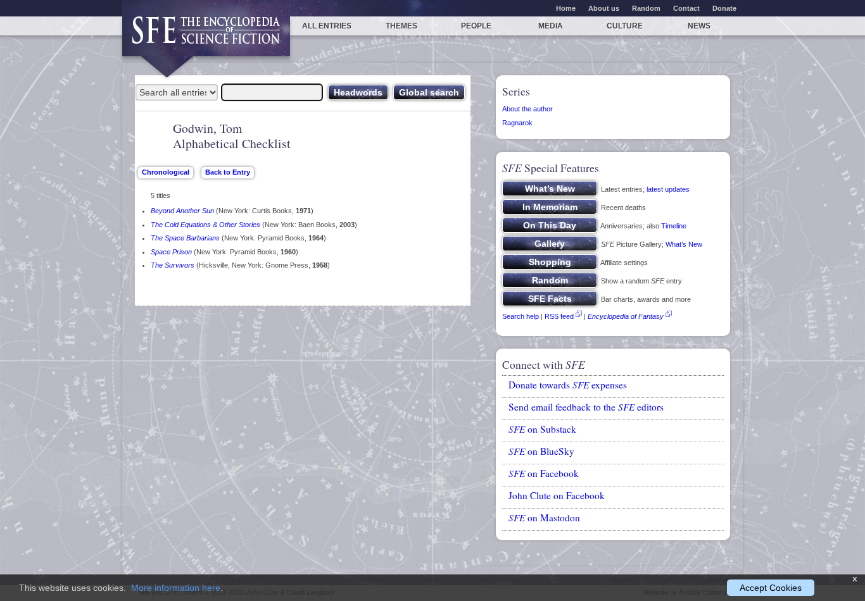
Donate (724, 8)
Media (550, 26)
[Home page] (206, 36)
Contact (686, 8)
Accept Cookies (771, 588)
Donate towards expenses (567, 384)
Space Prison (171, 252)
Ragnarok (517, 123)
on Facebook (543, 473)
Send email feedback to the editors (586, 406)
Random (646, 8)
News (699, 26)
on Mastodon (544, 517)
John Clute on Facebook (556, 495)
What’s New (684, 244)
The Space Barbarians (185, 238)
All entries (326, 26)
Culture (625, 26)
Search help (520, 316)
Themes (401, 26)
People (476, 26)
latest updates (668, 189)
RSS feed (559, 316)
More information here (175, 588)
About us (603, 8)
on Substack (542, 429)
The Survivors (172, 265)
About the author (527, 109)
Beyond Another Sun (182, 210)
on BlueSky (541, 451)
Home (566, 8)
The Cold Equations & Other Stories (205, 224)
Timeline (673, 226)
